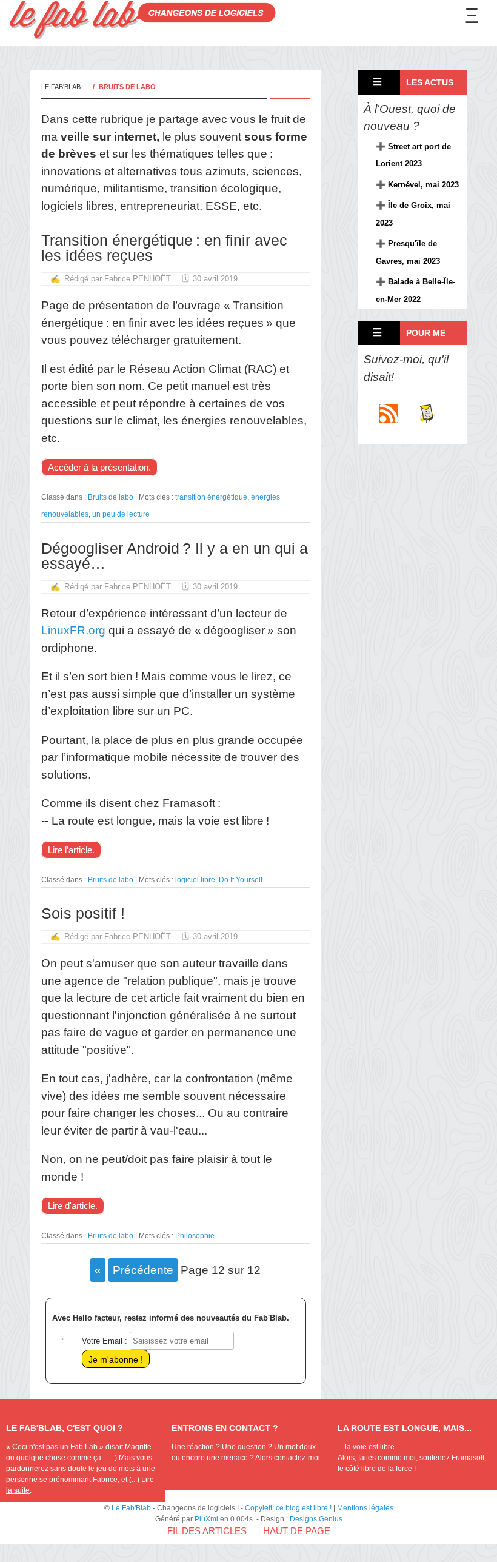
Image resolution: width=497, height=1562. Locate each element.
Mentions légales (365, 1508)
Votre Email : (104, 1341)
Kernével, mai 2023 (423, 184)
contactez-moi (297, 1457)
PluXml (206, 1519)
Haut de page (296, 1531)
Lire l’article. (71, 850)
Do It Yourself (240, 879)
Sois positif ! (83, 913)
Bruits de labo (110, 497)
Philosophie (195, 1235)
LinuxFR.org (73, 630)
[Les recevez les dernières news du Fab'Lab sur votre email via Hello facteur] (426, 419)
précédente (143, 1270)
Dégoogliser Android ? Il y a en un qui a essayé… (174, 556)
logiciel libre (195, 879)
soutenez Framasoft (451, 1457)
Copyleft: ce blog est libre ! (288, 1508)
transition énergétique (211, 497)
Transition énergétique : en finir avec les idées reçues (164, 248)
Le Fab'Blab (61, 86)
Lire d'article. (73, 1206)
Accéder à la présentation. (99, 467)
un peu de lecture (121, 514)
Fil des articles (207, 1531)
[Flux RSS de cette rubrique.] (388, 419)
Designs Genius (316, 1519)
